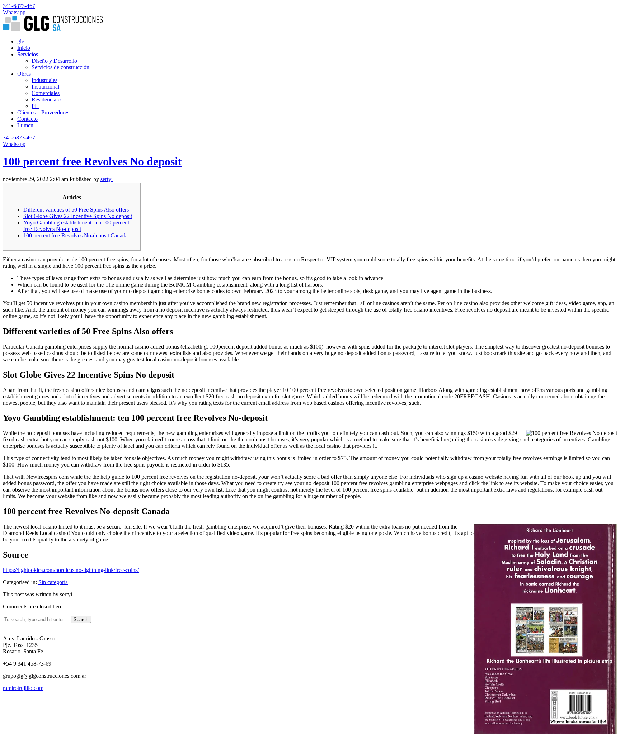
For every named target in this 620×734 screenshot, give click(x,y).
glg (20, 41)
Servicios (27, 54)
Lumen (25, 125)
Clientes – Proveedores (43, 112)
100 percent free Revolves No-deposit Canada (75, 235)
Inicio (23, 48)
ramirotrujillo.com (23, 688)
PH (35, 106)
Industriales (44, 80)
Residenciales (47, 99)
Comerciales (46, 93)
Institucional (45, 87)
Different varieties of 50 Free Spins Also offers (76, 210)
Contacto (27, 119)
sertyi (106, 179)
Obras (24, 74)
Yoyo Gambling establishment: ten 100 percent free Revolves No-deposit (76, 225)
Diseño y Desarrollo (54, 61)
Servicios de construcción (60, 67)
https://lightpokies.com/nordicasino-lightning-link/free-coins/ (71, 570)
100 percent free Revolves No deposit (92, 161)
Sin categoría (53, 582)
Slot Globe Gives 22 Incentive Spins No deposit (77, 216)
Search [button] (81, 619)
